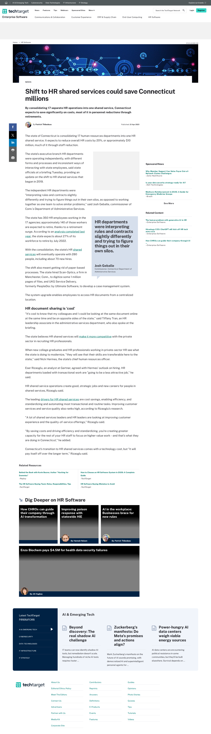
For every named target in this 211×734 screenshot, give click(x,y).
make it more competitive (95, 336)
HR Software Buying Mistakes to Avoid (98, 484)
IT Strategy (83, 3)
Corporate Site (58, 725)
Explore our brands (196, 3)
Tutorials (132, 713)
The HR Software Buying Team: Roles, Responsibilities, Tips (45, 484)
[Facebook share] (13, 127)
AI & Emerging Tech (20, 3)
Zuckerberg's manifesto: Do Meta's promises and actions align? (128, 636)
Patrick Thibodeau (44, 124)
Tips (55, 10)
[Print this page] (13, 150)
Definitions (94, 701)
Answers (93, 694)
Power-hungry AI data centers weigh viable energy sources (173, 633)
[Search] (183, 10)
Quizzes (131, 701)
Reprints (93, 688)
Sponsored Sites (78, 10)
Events (92, 713)
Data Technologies (53, 3)
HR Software (154, 17)
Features (46, 10)
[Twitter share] (13, 135)
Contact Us (56, 701)
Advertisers (56, 707)
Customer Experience (81, 17)
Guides (131, 682)
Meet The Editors (59, 694)
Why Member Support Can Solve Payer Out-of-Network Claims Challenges (167, 172)
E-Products (94, 707)
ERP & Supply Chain (106, 17)
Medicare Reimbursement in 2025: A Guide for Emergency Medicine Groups (167, 193)
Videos (131, 719)
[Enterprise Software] (16, 7)
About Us (55, 682)
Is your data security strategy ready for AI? (166, 183)
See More (169, 203)
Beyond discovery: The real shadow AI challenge (82, 633)
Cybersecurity (36, 3)
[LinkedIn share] (13, 142)
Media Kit (55, 719)
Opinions (132, 688)
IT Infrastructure (69, 3)
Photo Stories (134, 694)
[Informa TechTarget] (6, 3)
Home (15, 42)
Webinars (64, 10)
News (37, 10)
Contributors (95, 682)
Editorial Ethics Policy (61, 688)
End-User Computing (132, 17)
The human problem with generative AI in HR (166, 220)
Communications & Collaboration (50, 17)
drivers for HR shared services (60, 399)
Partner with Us (58, 713)
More (91, 10)
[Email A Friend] (13, 158)
